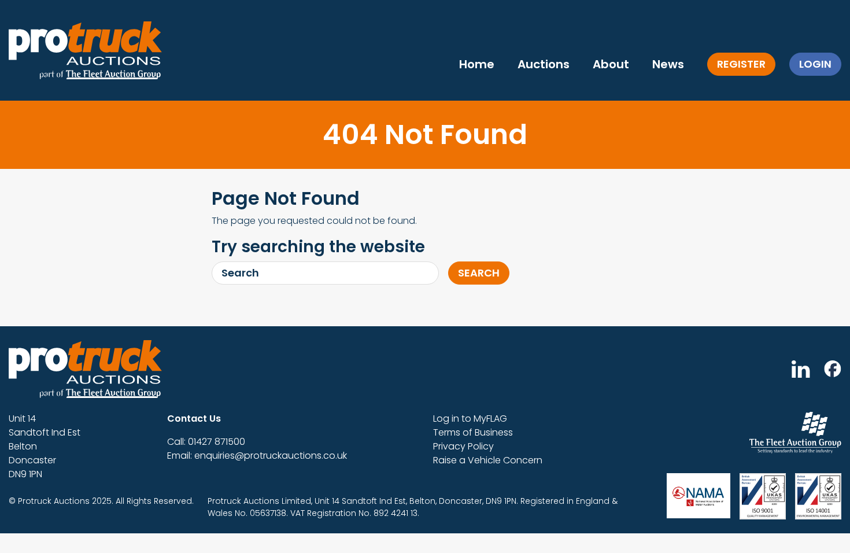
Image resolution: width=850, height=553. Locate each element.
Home (476, 64)
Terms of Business (473, 432)
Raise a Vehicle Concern (487, 460)
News (668, 64)
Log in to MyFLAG (470, 418)
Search (479, 273)
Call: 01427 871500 (206, 441)
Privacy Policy (463, 446)
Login (815, 64)
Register (741, 64)
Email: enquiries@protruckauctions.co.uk (257, 455)
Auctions (544, 64)
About (611, 64)
